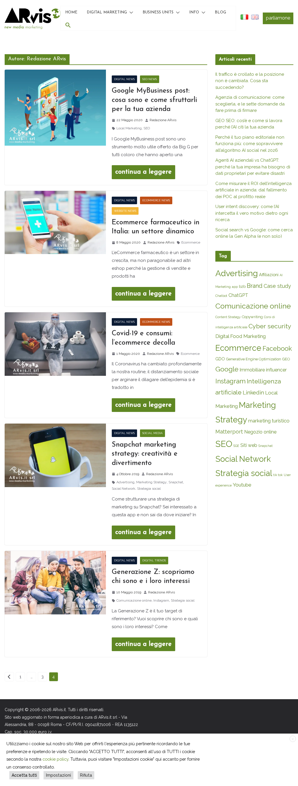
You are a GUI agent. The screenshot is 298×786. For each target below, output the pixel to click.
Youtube (242, 485)
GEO (286, 359)
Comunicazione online (134, 600)
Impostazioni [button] (58, 775)
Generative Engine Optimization (253, 359)
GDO (220, 358)
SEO (146, 128)
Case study (277, 286)
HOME (71, 12)
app (235, 286)
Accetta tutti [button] (24, 775)
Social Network (123, 489)
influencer (276, 370)
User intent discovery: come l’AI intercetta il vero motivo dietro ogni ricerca (251, 213)
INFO (194, 12)
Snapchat (175, 482)
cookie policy (55, 759)
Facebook (277, 348)
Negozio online (260, 432)
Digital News (124, 79)
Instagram (161, 600)
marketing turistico (269, 421)
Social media (152, 433)
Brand (254, 285)
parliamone (278, 18)
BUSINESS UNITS (158, 12)
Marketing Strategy (151, 482)
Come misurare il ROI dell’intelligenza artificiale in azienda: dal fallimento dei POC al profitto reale (253, 190)
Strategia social (149, 489)
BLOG (220, 12)
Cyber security (270, 326)
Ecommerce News (156, 200)
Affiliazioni (269, 274)
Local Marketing (129, 128)
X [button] (293, 739)
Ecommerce (190, 242)
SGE (236, 445)
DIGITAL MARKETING (107, 12)
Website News (125, 210)
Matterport (229, 432)
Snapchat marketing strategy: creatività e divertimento (145, 453)
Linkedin (253, 393)
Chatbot (221, 295)
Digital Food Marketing (240, 336)
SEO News (149, 79)
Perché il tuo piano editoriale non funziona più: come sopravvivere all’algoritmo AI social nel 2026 (249, 144)
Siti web (248, 445)
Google (226, 369)
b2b (242, 286)
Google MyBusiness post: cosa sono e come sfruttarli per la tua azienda (154, 99)
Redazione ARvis (163, 120)
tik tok (278, 475)
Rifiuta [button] (86, 775)
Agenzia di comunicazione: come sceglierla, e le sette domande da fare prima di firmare (250, 104)
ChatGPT (238, 295)
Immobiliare (252, 370)
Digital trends (154, 560)
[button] (130, 12)
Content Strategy (228, 317)
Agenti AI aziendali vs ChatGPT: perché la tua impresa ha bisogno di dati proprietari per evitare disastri (252, 167)
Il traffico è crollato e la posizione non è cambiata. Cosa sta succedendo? (249, 81)
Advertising (125, 482)
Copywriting (252, 317)
